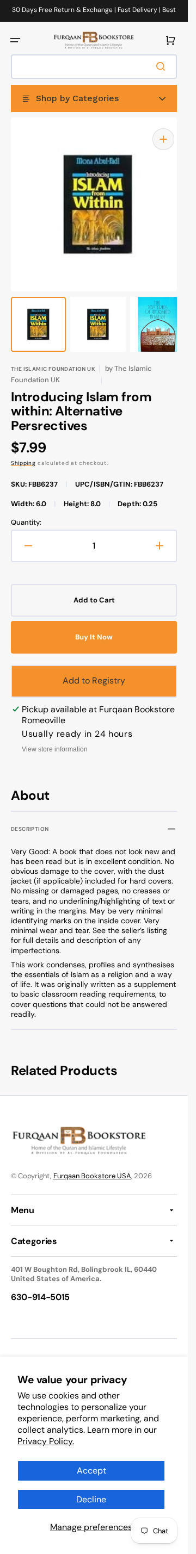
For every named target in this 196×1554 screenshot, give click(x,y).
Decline (91, 1499)
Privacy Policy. (45, 1441)
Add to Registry (94, 669)
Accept (91, 1470)
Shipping (23, 452)
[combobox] (94, 66)
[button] (15, 40)
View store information (55, 738)
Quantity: (26, 511)
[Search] (163, 66)
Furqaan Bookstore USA (92, 1165)
